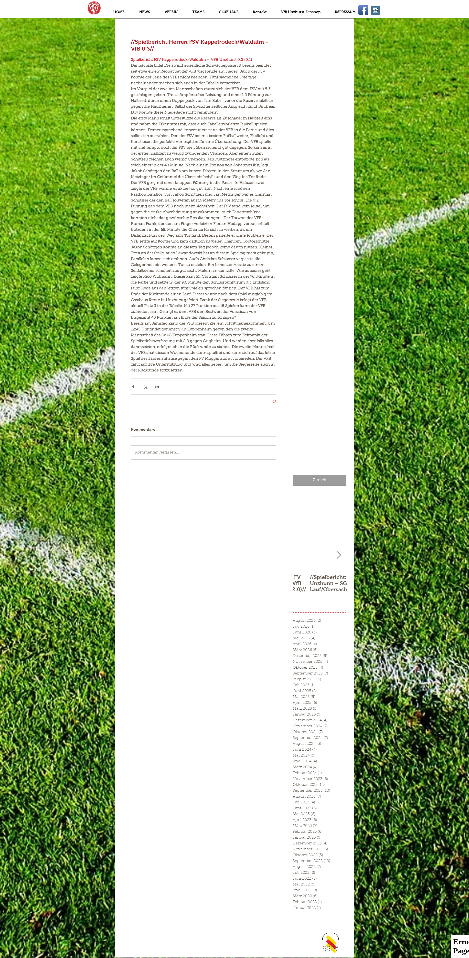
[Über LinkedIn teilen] (157, 386)
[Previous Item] (300, 555)
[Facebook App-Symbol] (363, 10)
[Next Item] (339, 555)
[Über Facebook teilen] (133, 386)
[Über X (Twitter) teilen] (145, 386)
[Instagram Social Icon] (375, 10)
